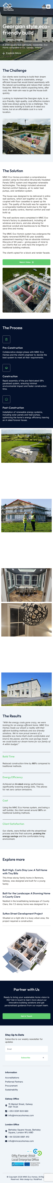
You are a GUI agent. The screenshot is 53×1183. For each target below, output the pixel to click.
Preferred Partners (14, 1081)
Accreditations (12, 1077)
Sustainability (11, 1089)
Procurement (11, 1085)
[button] (48, 6)
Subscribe (25, 1057)
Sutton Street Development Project (23, 913)
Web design (25, 1179)
